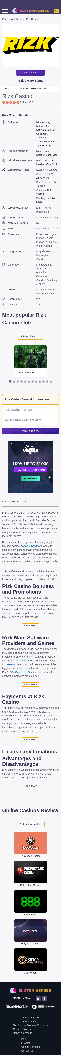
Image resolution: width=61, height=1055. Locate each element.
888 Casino (30, 914)
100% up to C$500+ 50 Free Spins (34, 88)
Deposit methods (22, 1033)
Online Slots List (30, 336)
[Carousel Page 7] (32, 381)
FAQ (23, 1039)
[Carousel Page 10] (43, 381)
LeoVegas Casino (31, 856)
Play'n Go (50, 126)
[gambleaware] (17, 1007)
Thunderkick (42, 141)
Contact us (27, 1050)
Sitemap (26, 1043)
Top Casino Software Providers (30, 1025)
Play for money (30, 430)
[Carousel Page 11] (47, 381)
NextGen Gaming (45, 130)
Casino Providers (22, 1029)
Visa (55, 155)
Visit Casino (30, 72)
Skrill (48, 155)
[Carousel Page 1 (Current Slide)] (10, 381)
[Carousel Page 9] (40, 381)
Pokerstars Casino (30, 885)
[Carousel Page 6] (29, 381)
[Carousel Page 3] (18, 381)
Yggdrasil (41, 137)
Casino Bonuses (30, 1046)
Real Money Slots (30, 1017)
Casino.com (30, 972)
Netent (39, 126)
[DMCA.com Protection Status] (46, 1007)
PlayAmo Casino (30, 943)
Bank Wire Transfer (46, 160)
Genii (31, 672)
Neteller (40, 155)
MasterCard (42, 151)
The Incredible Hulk (26, 372)
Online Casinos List (30, 824)
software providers (31, 546)
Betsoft (11, 664)
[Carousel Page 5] (25, 381)
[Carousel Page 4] (21, 381)
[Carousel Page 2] (14, 381)
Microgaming (43, 122)
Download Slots (30, 1021)
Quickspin (41, 133)
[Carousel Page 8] (36, 381)
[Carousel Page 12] (51, 381)
